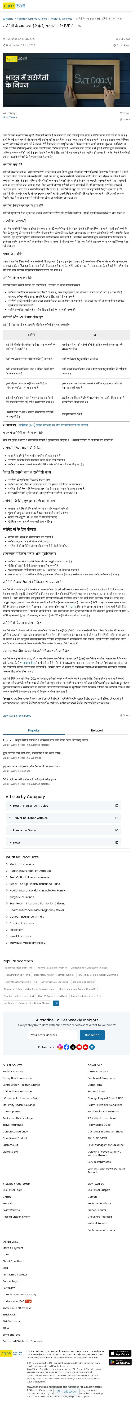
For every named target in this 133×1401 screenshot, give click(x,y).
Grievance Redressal (100, 1216)
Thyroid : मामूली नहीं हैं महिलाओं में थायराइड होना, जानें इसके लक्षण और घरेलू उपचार (45, 740)
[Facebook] (66, 1047)
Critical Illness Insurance (17, 1091)
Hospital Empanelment (16, 1216)
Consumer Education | (92, 1354)
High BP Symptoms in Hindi (52, 995)
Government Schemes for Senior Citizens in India (29, 989)
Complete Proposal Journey (19, 1294)
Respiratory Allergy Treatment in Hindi (54, 974)
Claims (7, 1196)
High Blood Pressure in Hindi (18, 967)
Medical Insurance (22, 864)
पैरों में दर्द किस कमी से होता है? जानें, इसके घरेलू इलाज (29, 779)
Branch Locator (97, 1210)
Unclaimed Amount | (51, 1354)
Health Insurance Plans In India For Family (38, 891)
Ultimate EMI (10, 1151)
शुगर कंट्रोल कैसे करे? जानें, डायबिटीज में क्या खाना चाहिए (31, 753)
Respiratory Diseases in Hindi (19, 995)
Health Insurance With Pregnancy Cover (37, 910)
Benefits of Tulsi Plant (84, 981)
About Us (93, 1357)
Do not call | (33, 1357)
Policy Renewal (11, 1210)
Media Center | (90, 1351)
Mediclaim (16, 930)
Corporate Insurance (15, 1131)
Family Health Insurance (17, 1078)
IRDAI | (77, 1354)
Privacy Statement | (49, 1351)
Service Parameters (100, 1162)
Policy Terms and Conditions (105, 1104)
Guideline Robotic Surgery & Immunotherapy (104, 1153)
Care (6, 1254)
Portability (9, 1288)
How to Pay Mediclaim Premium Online (98, 974)
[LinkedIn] (92, 1047)
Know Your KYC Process (17, 1308)
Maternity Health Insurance (19, 1104)
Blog (5, 1268)
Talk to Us (69, 1392)
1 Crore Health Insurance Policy (21, 1098)
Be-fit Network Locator (101, 1230)
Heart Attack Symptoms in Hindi (20, 981)
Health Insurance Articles (32, 18)
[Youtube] (79, 1047)
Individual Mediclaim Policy (27, 943)
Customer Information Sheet (105, 1131)
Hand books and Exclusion (103, 1111)
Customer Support (99, 1190)
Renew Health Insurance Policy (87, 995)
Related (97, 730)
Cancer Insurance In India (27, 917)
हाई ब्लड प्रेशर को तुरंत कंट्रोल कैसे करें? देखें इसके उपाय (31, 766)
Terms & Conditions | (71, 1351)
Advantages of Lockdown (55, 981)
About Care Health (14, 1261)
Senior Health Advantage (18, 1118)
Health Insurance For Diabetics (30, 871)
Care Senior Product (15, 1138)
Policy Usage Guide (99, 1125)
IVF (72, 607)
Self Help (8, 1203)
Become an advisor (99, 1203)
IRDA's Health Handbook (102, 1118)
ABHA (6, 1328)
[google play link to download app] (120, 1363)
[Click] (116, 805)
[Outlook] (85, 1047)
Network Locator (97, 1223)
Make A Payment (13, 1248)
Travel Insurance (13, 1125)
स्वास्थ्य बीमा (28, 663)
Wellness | (68, 1354)
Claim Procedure (98, 1071)
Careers (92, 1196)
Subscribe (92, 1035)
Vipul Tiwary (10, 117)
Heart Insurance (21, 936)
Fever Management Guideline (106, 1145)
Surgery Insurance (22, 897)
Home (9, 18)
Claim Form (95, 1085)
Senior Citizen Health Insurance (21, 1085)
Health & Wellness (61, 18)
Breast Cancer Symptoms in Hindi (89, 967)
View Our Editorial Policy (17, 715)
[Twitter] (73, 1047)
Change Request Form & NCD (105, 1098)
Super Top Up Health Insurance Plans (35, 884)
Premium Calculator (15, 1274)
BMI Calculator (11, 1321)
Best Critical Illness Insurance (29, 877)
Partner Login (11, 1281)
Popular (34, 730)
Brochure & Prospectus (102, 1078)
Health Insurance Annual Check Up (77, 989)
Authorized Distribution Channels (22, 1341)
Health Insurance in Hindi (17, 974)
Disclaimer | (33, 1351)
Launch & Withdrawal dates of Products (106, 1170)
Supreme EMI (10, 1145)
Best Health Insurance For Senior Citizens (37, 903)
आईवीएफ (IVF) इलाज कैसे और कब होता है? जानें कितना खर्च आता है (53, 425)
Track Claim (10, 1314)
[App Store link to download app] (120, 1354)
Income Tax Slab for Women (52, 967)
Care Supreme (11, 1111)
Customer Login (12, 1190)
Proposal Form (96, 1091)
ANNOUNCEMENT (97, 1138)
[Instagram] (60, 1047)
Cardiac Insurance (22, 923)
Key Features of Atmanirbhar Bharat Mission (27, 1003)
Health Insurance (13, 1071)
